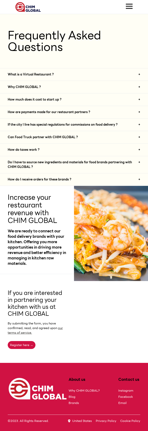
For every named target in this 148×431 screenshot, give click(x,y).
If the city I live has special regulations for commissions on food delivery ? (63, 124)
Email (122, 403)
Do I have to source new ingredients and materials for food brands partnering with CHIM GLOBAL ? (70, 164)
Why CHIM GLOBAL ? (24, 87)
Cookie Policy (130, 420)
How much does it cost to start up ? (34, 99)
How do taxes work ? (24, 149)
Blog (72, 396)
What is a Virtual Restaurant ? (31, 74)
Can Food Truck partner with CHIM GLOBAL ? (43, 137)
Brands (74, 403)
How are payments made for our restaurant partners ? (49, 112)
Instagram (125, 390)
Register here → (21, 345)
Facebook (125, 396)
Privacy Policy (106, 420)
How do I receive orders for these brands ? (39, 179)
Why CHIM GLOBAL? (84, 390)
